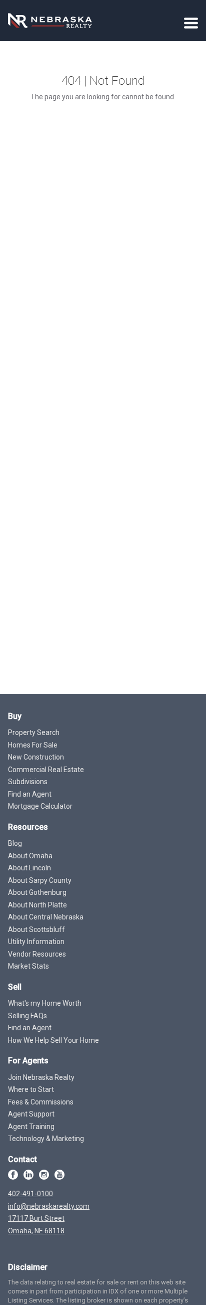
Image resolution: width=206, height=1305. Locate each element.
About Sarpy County (40, 880)
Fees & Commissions (41, 1102)
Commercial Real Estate (46, 770)
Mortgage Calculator (40, 806)
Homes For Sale (33, 745)
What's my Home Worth (45, 1003)
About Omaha (30, 856)
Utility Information (36, 942)
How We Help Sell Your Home (53, 1040)
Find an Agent (30, 794)
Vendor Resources (37, 954)
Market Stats (28, 966)
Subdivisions (28, 782)
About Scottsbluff (36, 929)
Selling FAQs (27, 1016)
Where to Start (31, 1089)
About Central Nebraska (46, 917)
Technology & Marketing (46, 1139)
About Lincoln (29, 868)
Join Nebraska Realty (41, 1077)
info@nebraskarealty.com (49, 1206)
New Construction (36, 757)
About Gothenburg (37, 892)
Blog (15, 843)
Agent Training (31, 1127)
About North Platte (37, 905)
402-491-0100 (30, 1194)
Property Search (34, 732)
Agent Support (31, 1114)
